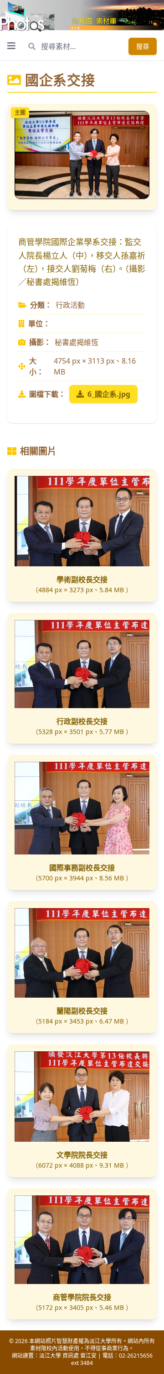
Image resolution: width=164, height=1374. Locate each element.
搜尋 (142, 46)
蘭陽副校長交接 (82, 1011)
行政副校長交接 (82, 721)
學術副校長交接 (82, 580)
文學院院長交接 (82, 1155)
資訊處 (70, 1355)
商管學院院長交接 (82, 1297)
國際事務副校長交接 (82, 868)
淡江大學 (50, 1355)
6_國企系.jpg (108, 394)
